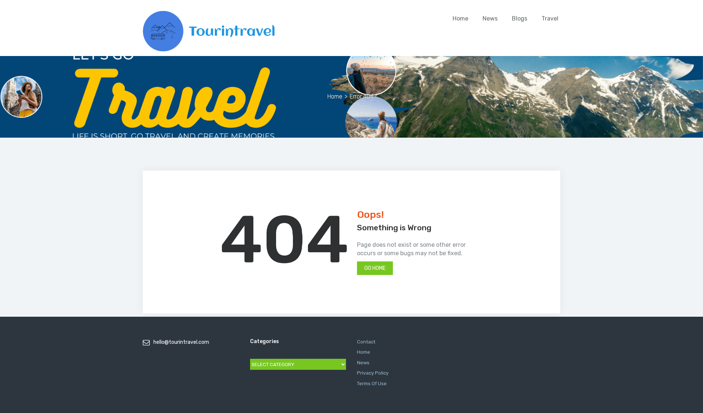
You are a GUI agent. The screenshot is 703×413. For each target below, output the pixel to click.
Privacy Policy (372, 373)
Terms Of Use (372, 383)
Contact (366, 342)
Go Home (375, 268)
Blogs (519, 18)
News (490, 18)
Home (460, 18)
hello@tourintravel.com (181, 342)
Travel (550, 18)
